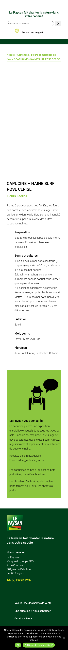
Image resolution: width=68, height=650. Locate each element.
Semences (23, 54)
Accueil (11, 54)
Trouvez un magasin (33, 32)
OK (18, 645)
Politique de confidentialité (38, 645)
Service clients (23, 618)
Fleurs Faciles (17, 196)
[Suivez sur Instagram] (18, 591)
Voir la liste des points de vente (33, 603)
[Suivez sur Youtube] (27, 591)
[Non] (64, 638)
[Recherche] (58, 23)
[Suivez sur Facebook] (8, 591)
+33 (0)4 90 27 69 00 (19, 579)
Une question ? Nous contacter (33, 611)
